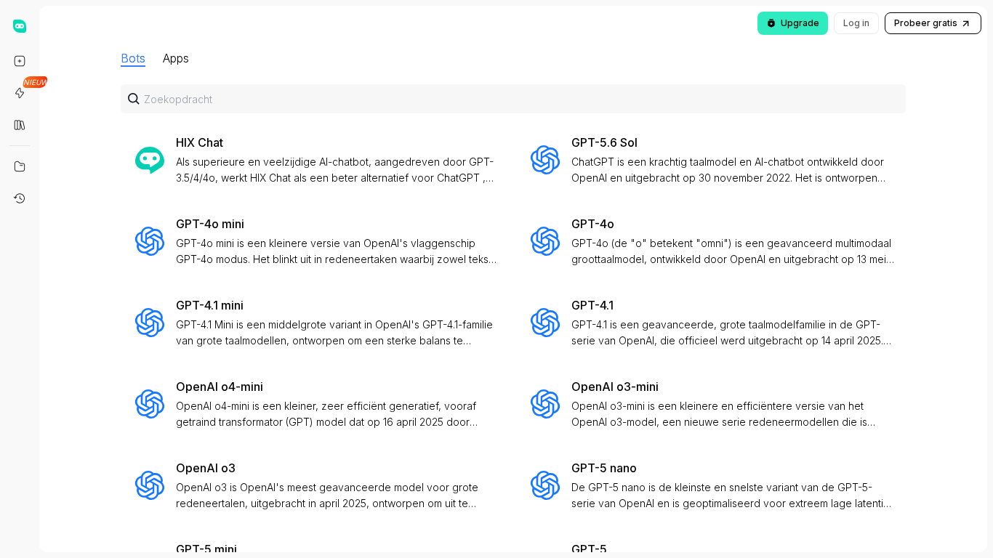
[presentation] (513, 296)
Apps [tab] (176, 58)
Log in (856, 22)
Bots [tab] (133, 58)
